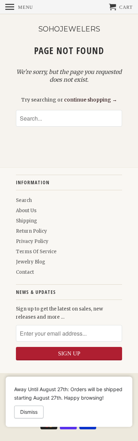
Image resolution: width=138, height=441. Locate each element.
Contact (25, 272)
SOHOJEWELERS (69, 29)
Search (24, 200)
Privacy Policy (32, 241)
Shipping (26, 221)
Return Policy (31, 231)
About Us (26, 211)
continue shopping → (90, 100)
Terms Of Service (36, 252)
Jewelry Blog (30, 262)
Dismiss (29, 412)
